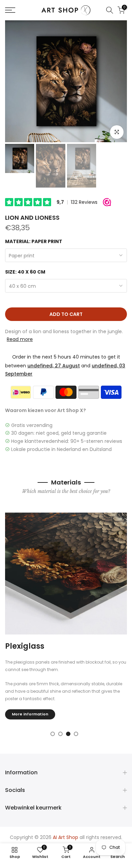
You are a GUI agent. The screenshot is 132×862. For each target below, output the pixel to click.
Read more (20, 339)
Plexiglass (24, 646)
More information (30, 714)
